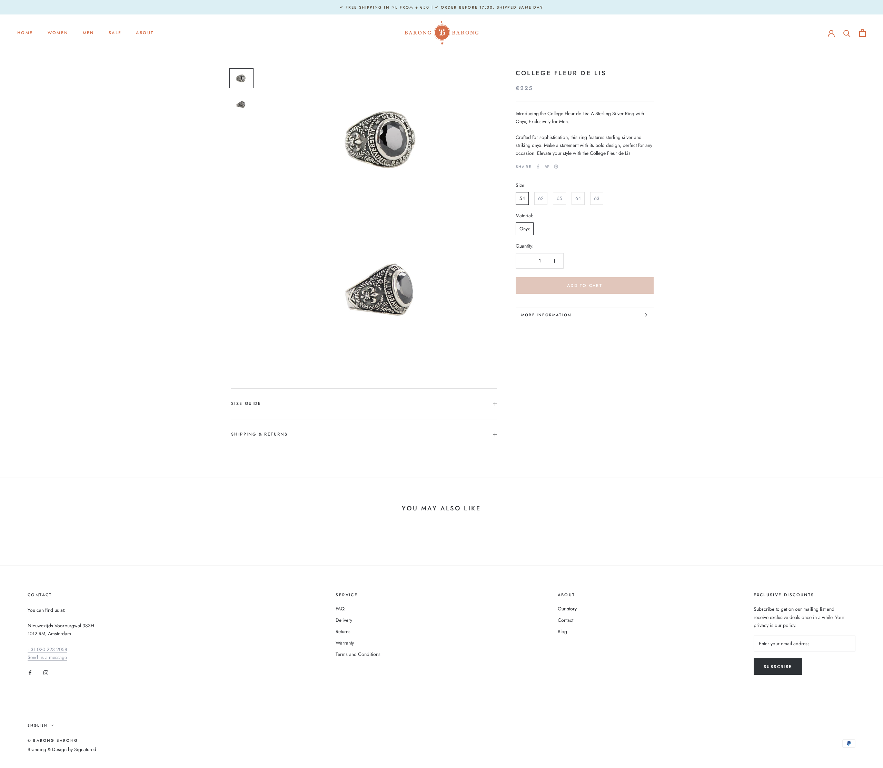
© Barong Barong (53, 740)
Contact (565, 620)
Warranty (345, 642)
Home (25, 33)
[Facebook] (538, 166)
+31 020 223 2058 (47, 649)
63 (596, 198)
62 (541, 198)
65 (559, 198)
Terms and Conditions (358, 654)
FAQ (340, 608)
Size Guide (246, 403)
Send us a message (47, 657)
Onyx (524, 229)
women (58, 33)
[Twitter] (547, 166)
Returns (343, 631)
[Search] (847, 33)
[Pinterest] (556, 166)
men (88, 33)
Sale (115, 33)
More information (546, 315)
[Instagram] (45, 672)
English (37, 725)
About (144, 33)
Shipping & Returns (259, 434)
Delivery (344, 620)
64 (578, 198)
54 (522, 198)
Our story (567, 608)
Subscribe (778, 667)
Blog (562, 631)
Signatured (85, 749)
